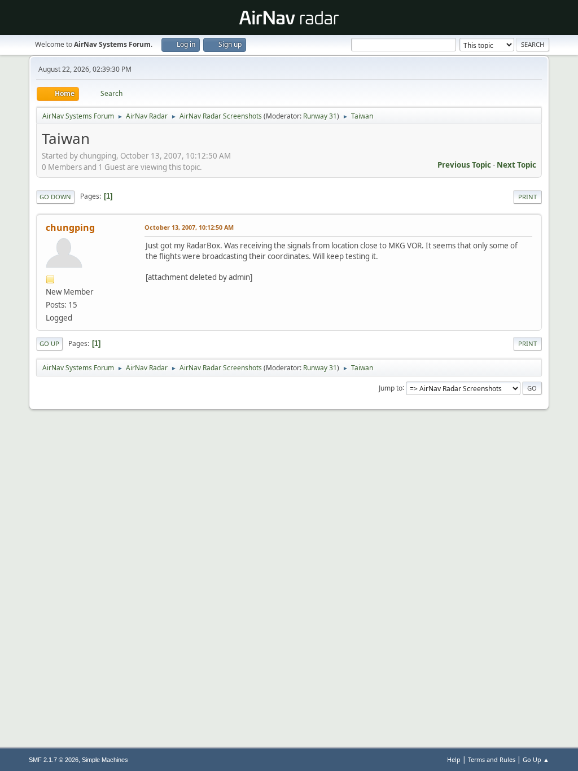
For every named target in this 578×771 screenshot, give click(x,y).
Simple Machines (105, 759)
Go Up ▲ (536, 759)
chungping (70, 227)
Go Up (49, 343)
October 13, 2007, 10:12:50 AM (189, 227)
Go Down (55, 196)
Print (527, 196)
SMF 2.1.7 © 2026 (53, 759)
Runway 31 (320, 116)
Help (454, 759)
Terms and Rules (491, 759)
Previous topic (464, 165)
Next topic (516, 165)
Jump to (390, 387)
